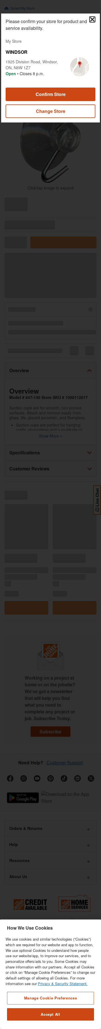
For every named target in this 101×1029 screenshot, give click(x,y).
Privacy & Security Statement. (63, 983)
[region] (50, 974)
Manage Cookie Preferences (50, 998)
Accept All (50, 1014)
